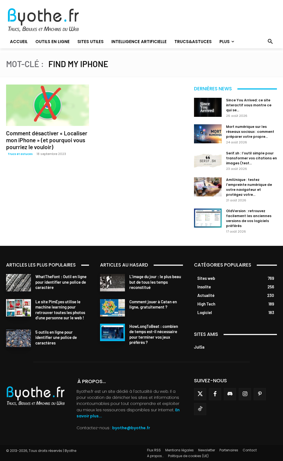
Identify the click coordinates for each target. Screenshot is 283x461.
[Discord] (230, 394)
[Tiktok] (200, 409)
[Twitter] (200, 394)
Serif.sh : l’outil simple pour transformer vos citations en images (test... (251, 158)
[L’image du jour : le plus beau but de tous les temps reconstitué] (112, 282)
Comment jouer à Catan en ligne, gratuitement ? (153, 304)
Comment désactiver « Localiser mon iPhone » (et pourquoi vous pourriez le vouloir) (46, 140)
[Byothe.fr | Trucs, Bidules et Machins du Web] (48, 20)
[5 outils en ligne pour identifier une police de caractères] (18, 338)
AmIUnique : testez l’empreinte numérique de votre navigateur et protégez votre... (249, 187)
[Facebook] (215, 394)
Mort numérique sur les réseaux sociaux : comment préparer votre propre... (250, 131)
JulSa (199, 346)
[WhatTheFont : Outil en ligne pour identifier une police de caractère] (18, 282)
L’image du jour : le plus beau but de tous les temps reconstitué (155, 282)
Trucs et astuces (20, 154)
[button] (270, 41)
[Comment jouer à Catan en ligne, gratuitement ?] (112, 308)
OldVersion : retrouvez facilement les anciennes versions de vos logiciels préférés (248, 218)
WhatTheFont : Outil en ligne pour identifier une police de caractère (61, 282)
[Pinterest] (260, 394)
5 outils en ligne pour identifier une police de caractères (56, 337)
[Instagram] (245, 394)
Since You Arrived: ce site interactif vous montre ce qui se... (248, 105)
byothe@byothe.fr (131, 428)
